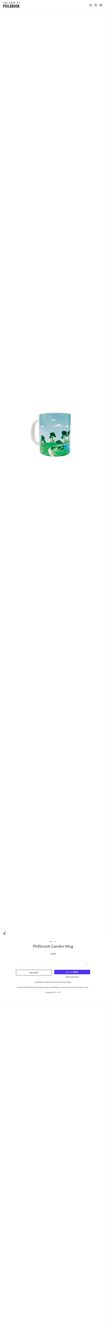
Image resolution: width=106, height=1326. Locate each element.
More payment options (72, 977)
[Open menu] (100, 5)
